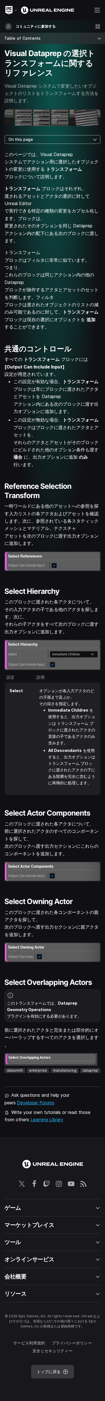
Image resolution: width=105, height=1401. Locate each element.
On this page (20, 139)
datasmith (15, 1070)
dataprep (90, 1070)
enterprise (38, 1070)
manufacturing (64, 1070)
